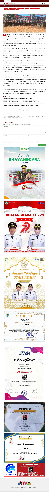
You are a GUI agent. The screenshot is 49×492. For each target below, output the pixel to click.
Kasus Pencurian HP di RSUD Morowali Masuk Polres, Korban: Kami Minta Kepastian (19, 100)
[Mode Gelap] (42, 3)
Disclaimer (29, 487)
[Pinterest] (23, 484)
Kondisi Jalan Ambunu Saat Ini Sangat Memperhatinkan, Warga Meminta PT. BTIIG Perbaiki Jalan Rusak (23, 104)
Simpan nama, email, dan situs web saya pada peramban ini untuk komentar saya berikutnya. (22, 142)
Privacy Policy (23, 487)
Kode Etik (17, 487)
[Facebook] (19, 484)
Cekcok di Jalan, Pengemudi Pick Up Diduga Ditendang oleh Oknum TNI (17, 98)
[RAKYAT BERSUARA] (10, 3)
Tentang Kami (35, 487)
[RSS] (30, 484)
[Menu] (4, 3)
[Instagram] (26, 484)
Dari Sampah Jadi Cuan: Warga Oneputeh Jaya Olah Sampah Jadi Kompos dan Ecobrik (21, 101)
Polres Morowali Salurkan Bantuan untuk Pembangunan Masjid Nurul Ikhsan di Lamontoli (20, 105)
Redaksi (12, 487)
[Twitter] (21, 484)
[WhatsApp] (28, 484)
